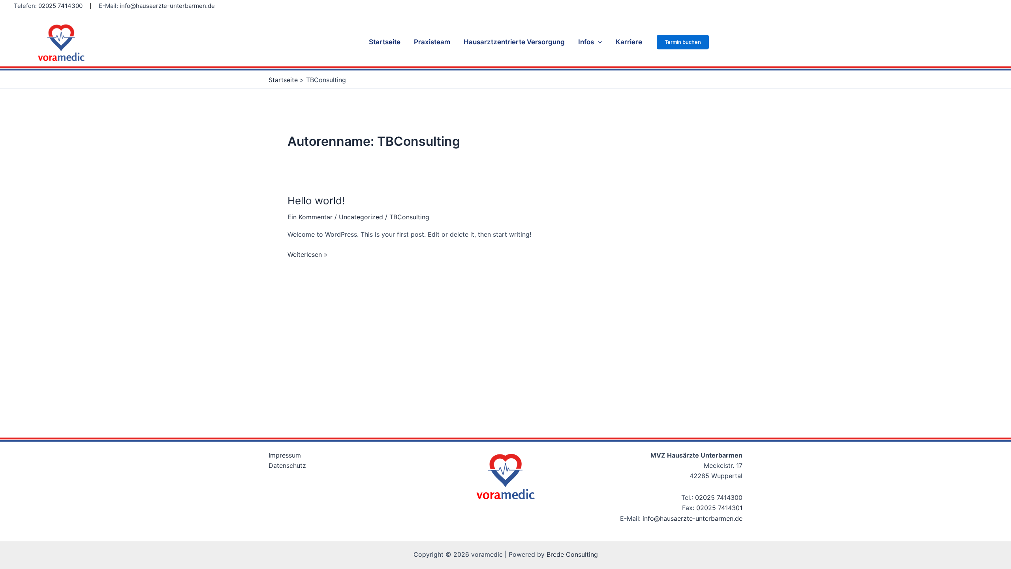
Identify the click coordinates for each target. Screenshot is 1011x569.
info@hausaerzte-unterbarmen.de (167, 5)
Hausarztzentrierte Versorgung (514, 42)
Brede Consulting (572, 554)
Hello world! (316, 200)
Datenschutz (287, 465)
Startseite (384, 42)
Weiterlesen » (307, 253)
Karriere (629, 42)
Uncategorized (361, 217)
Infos (586, 42)
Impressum (285, 455)
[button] (683, 42)
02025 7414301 (719, 508)
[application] (598, 42)
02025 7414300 (60, 5)
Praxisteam (432, 42)
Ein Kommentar (310, 217)
